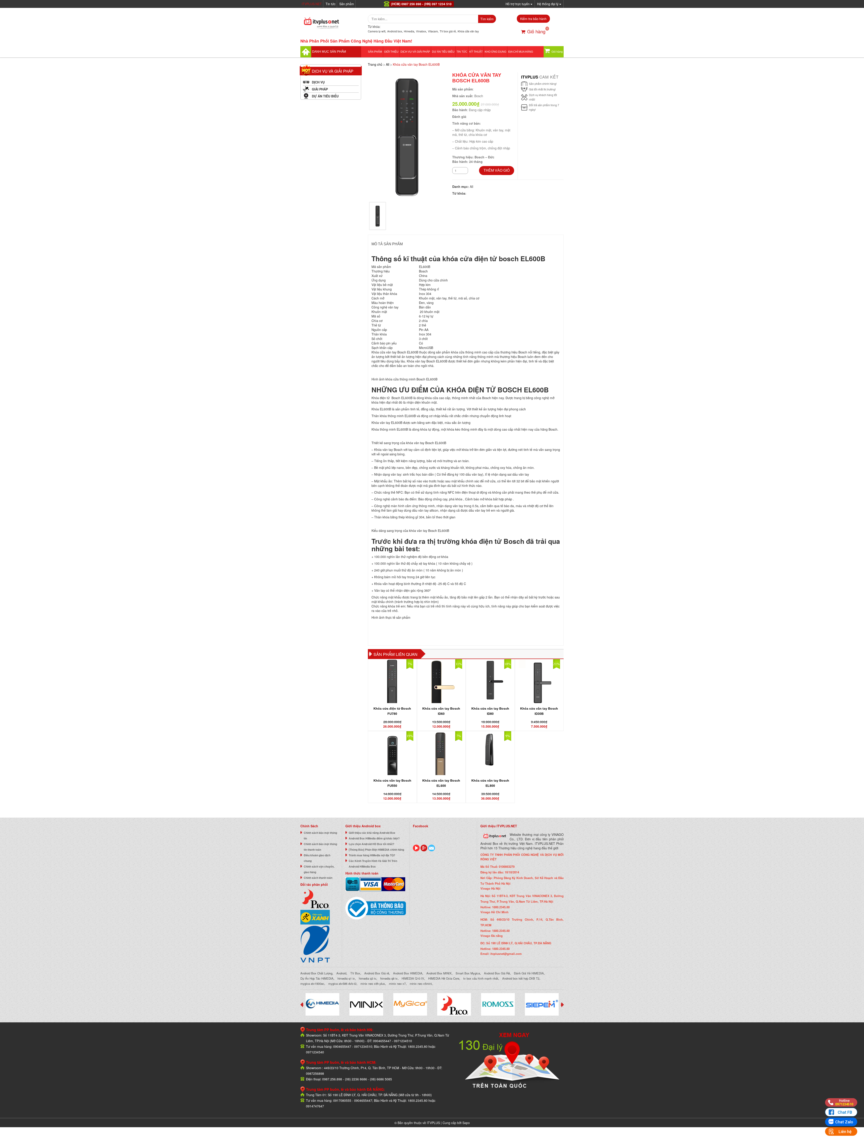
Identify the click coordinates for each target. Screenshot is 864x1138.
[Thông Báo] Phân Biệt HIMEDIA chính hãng (376, 850)
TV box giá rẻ (448, 31)
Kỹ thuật (476, 51)
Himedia (409, 31)
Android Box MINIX (439, 973)
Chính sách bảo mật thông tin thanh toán (320, 847)
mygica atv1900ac (312, 983)
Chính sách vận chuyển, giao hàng (319, 869)
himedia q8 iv (389, 978)
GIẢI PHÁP (320, 89)
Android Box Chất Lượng (316, 973)
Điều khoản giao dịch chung (317, 858)
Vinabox (421, 31)
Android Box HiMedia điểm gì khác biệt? (374, 838)
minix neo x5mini (421, 983)
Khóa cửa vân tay (468, 31)
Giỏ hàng (536, 31)
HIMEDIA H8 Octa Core (443, 978)
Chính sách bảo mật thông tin (320, 835)
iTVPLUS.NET (312, 4)
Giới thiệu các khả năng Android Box (372, 833)
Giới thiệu (391, 51)
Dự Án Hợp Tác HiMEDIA (316, 978)
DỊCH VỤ (318, 82)
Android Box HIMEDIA (407, 973)
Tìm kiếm (487, 19)
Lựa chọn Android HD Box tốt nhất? (371, 844)
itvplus (530, 77)
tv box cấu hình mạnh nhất (480, 978)
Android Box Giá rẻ (376, 973)
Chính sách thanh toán (318, 878)
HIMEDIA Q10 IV (413, 978)
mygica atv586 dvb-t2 (342, 983)
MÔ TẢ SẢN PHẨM (387, 244)
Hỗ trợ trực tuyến (518, 4)
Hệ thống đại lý (548, 4)
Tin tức (330, 4)
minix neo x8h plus (372, 983)
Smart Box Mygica (468, 973)
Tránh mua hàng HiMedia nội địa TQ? (372, 855)
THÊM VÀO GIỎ (497, 170)
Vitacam (433, 31)
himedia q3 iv (367, 978)
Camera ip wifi (376, 31)
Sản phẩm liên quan (395, 654)
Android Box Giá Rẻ (497, 973)
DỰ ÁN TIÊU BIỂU (443, 51)
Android (341, 973)
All (387, 64)
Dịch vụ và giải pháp (415, 51)
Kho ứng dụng (495, 51)
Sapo (466, 1122)
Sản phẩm (346, 4)
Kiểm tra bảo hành (533, 18)
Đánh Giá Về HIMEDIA (529, 973)
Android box (394, 31)
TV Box (355, 973)
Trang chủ (375, 64)
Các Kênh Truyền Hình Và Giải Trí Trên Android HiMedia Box (373, 863)
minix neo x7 (397, 983)
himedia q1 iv (346, 978)
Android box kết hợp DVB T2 (520, 978)
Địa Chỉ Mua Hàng (520, 51)
